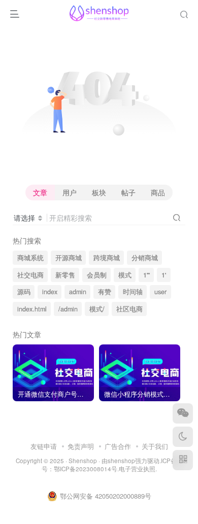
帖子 (128, 192)
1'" (146, 275)
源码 (23, 291)
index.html (32, 308)
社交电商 (30, 275)
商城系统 (30, 257)
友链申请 (43, 446)
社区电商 (129, 308)
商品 (158, 192)
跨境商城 (106, 257)
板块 (99, 192)
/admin (68, 308)
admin (77, 291)
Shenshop (83, 461)
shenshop (121, 461)
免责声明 (81, 446)
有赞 (104, 291)
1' (163, 275)
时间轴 (133, 291)
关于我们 (155, 446)
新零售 (65, 275)
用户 (69, 192)
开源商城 (68, 257)
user (160, 291)
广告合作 (118, 446)
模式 (124, 275)
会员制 (97, 275)
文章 (40, 192)
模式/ (97, 308)
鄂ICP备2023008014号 (85, 469)
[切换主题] (183, 437)
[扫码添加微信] (183, 413)
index (49, 291)
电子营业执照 (137, 469)
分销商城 (144, 257)
